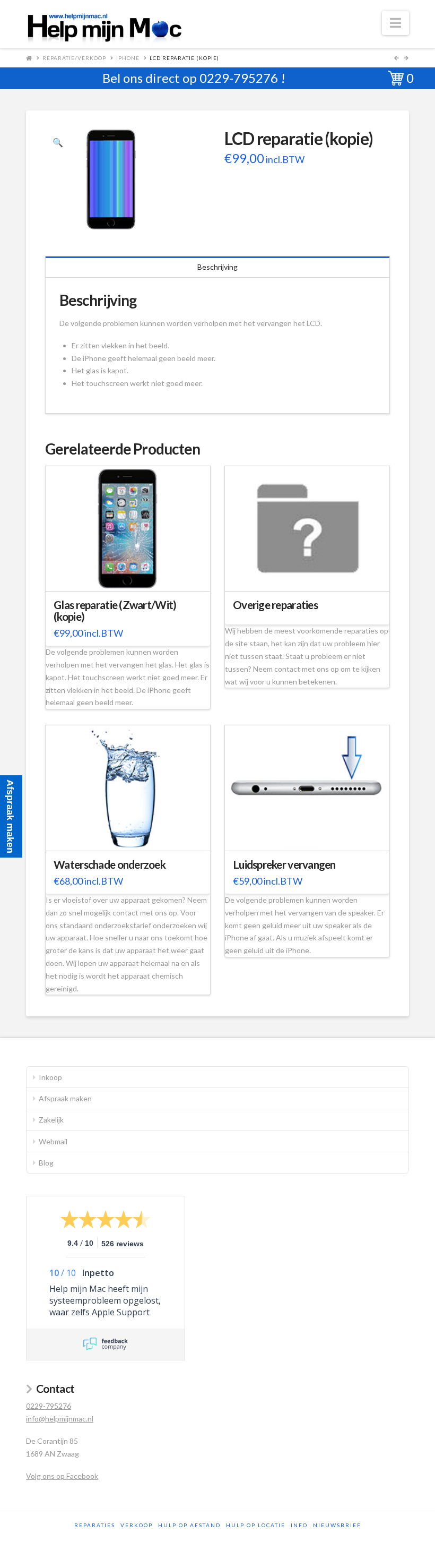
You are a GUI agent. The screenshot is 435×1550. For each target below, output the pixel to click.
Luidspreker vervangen (284, 864)
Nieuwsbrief (337, 1525)
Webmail (53, 1141)
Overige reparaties (275, 604)
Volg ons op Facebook (62, 1475)
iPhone (128, 58)
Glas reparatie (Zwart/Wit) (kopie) (115, 610)
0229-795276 (238, 77)
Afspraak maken (65, 1098)
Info (299, 1525)
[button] (395, 23)
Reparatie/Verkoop (74, 58)
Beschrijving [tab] (217, 266)
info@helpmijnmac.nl (59, 1418)
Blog (46, 1162)
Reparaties (94, 1525)
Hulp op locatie (255, 1525)
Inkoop (50, 1077)
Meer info (133, 576)
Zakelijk (51, 1119)
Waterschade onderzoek (110, 864)
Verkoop (136, 1525)
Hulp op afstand (189, 1525)
